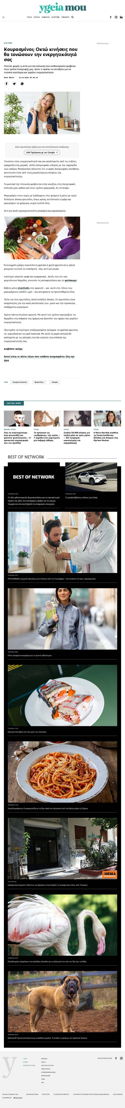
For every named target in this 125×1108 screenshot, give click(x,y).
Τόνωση (55, 382)
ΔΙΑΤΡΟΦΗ (55, 17)
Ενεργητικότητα (20, 382)
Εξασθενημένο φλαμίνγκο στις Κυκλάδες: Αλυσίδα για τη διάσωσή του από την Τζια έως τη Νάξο (47, 961)
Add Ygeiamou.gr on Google (40, 152)
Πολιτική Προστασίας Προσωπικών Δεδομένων (91, 1094)
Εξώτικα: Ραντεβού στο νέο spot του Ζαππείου (27, 732)
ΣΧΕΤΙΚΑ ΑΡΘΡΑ (14, 403)
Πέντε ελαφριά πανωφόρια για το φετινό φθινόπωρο (30, 655)
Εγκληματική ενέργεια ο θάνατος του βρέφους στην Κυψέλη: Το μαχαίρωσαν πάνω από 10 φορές (48, 885)
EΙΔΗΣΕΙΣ (44, 1059)
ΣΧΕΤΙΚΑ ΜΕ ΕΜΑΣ (32, 1094)
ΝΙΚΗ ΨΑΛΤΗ (9, 77)
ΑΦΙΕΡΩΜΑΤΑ (45, 1076)
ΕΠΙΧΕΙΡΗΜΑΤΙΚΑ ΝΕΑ (48, 1072)
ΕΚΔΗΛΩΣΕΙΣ (45, 1069)
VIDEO (43, 1062)
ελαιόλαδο (24, 288)
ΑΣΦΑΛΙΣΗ (46, 17)
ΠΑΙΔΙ (43, 1079)
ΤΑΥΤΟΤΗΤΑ (46, 1094)
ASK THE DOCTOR (47, 1065)
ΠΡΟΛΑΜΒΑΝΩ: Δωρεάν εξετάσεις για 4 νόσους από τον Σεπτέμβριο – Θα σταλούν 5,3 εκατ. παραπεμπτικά (51, 579)
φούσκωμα (70, 280)
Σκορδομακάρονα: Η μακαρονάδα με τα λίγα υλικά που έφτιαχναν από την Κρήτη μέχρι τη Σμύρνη (48, 808)
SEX (42, 1083)
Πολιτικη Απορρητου (61, 1094)
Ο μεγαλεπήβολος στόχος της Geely (81, 497)
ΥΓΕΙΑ (29, 17)
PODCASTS (65, 17)
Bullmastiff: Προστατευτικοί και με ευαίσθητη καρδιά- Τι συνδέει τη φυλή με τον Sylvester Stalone (47, 1038)
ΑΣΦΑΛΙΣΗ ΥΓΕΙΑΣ (29, 1065)
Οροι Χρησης (118, 1094)
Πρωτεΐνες (39, 382)
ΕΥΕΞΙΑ (37, 17)
